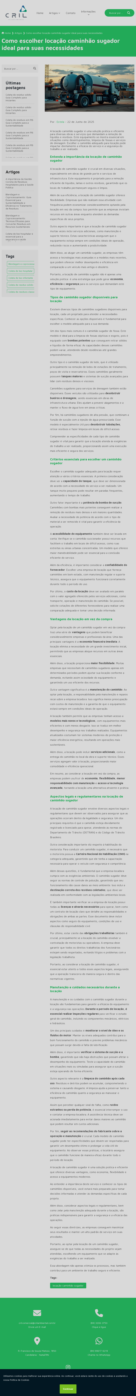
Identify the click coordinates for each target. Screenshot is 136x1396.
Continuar (68, 1389)
